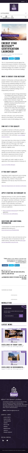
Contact (6, 430)
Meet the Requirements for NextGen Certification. (14, 185)
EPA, (25, 260)
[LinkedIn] (17, 58)
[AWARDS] (14, 335)
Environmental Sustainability (10, 35)
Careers (6, 422)
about (23, 1)
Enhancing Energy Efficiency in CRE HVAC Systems (14, 278)
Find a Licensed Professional (10, 210)
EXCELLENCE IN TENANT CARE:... (13, 345)
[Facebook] (5, 58)
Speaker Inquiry (8, 432)
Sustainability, (11, 261)
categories (5, 13)
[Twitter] (11, 58)
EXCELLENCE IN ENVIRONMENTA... (13, 367)
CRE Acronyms (7, 421)
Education (6, 424)
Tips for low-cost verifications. (10, 213)
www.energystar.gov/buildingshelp (10, 230)
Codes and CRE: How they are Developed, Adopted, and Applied (13, 272)
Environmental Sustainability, (15, 260)
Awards (6, 426)
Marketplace (7, 428)
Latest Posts (7, 417)
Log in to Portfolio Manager (8, 164)
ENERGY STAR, (11, 258)
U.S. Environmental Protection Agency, (21, 262)
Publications (7, 419)
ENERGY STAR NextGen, (20, 258)
